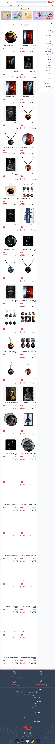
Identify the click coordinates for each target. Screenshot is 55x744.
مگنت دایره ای (49, 56)
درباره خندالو (37, 719)
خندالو (24, 735)
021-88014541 (35, 705)
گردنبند (50, 89)
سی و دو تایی (49, 33)
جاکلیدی (50, 52)
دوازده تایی (49, 31)
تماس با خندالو (36, 721)
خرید (22, 51)
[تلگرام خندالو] (27, 733)
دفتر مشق (49, 64)
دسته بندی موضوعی (48, 5)
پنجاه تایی (49, 36)
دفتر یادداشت (49, 62)
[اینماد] (17, 741)
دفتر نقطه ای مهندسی (47, 73)
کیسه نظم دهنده (48, 88)
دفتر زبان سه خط (48, 70)
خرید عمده (8, 5)
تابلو (50, 81)
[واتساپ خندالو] (30, 733)
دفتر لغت (49, 72)
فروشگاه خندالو (36, 715)
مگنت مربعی (49, 57)
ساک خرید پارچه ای (48, 83)
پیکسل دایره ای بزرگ (48, 43)
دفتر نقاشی (49, 65)
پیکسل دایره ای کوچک (47, 41)
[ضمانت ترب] (22, 741)
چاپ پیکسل (23, 719)
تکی (50, 28)
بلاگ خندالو (15, 5)
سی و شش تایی (48, 35)
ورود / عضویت (4, 2)
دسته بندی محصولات (35, 5)
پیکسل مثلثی (49, 49)
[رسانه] (27, 741)
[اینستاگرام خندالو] (25, 733)
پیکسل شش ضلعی (48, 51)
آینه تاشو (49, 60)
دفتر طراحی (49, 78)
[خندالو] (51, 2)
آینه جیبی (49, 59)
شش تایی (49, 30)
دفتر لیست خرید (48, 76)
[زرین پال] (32, 741)
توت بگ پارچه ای (48, 84)
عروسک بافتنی (48, 91)
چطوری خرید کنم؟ (24, 5)
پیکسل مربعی (49, 45)
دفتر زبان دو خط (48, 68)
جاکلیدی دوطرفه (48, 54)
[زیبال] (38, 741)
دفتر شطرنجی (49, 75)
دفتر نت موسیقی (48, 67)
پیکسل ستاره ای (48, 48)
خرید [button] (4, 51)
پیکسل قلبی (49, 46)
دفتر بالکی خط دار (48, 80)
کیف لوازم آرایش (48, 86)
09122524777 (35, 703)
